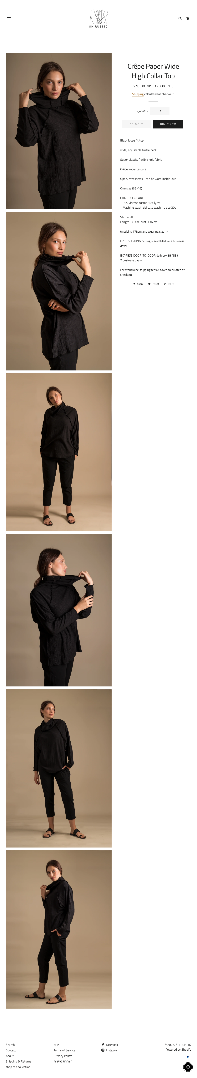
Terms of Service (64, 1050)
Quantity (142, 111)
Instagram (112, 1050)
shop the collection (18, 1067)
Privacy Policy (63, 1055)
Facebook (111, 1044)
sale (56, 1044)
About (10, 1055)
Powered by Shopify (178, 1049)
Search (10, 1044)
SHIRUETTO (183, 1044)
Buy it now (168, 124)
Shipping (138, 94)
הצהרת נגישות (63, 1061)
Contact (11, 1050)
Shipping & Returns (18, 1061)
